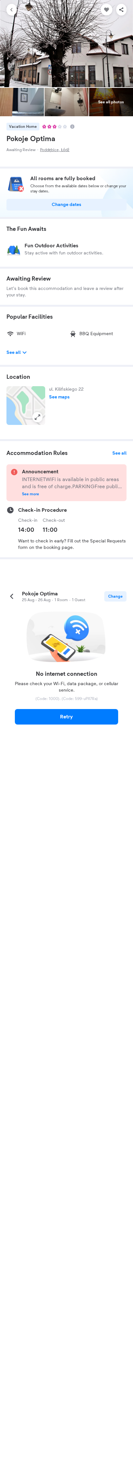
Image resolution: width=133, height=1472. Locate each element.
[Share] (121, 9)
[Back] (11, 9)
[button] (25, 405)
